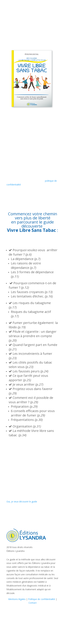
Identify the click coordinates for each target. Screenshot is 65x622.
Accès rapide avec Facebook (20, 153)
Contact (33, 602)
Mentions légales (17, 599)
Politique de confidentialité (41, 599)
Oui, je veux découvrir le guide (21, 501)
